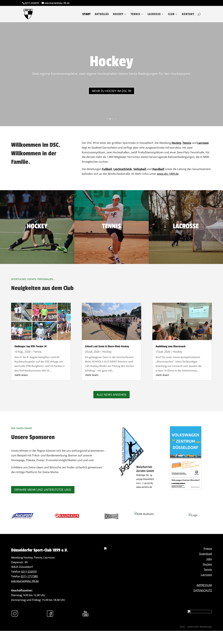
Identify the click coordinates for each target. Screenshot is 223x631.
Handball (158, 169)
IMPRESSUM (204, 585)
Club (171, 14)
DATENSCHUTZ (202, 590)
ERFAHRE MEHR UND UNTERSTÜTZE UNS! (42, 490)
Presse (208, 548)
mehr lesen (20, 375)
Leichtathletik (122, 169)
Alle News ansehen (111, 395)
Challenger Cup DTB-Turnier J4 (30, 346)
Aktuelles (102, 14)
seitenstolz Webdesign (199, 626)
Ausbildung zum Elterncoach (170, 346)
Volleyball (140, 169)
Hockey (118, 14)
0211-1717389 (29, 576)
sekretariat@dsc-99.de (25, 581)
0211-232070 (29, 571)
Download (205, 554)
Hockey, (177, 143)
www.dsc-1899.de (168, 174)
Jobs (209, 559)
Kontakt (188, 14)
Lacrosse (154, 14)
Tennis (135, 14)
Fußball (107, 169)
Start (86, 14)
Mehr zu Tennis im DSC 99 (111, 91)
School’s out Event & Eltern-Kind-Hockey (107, 346)
